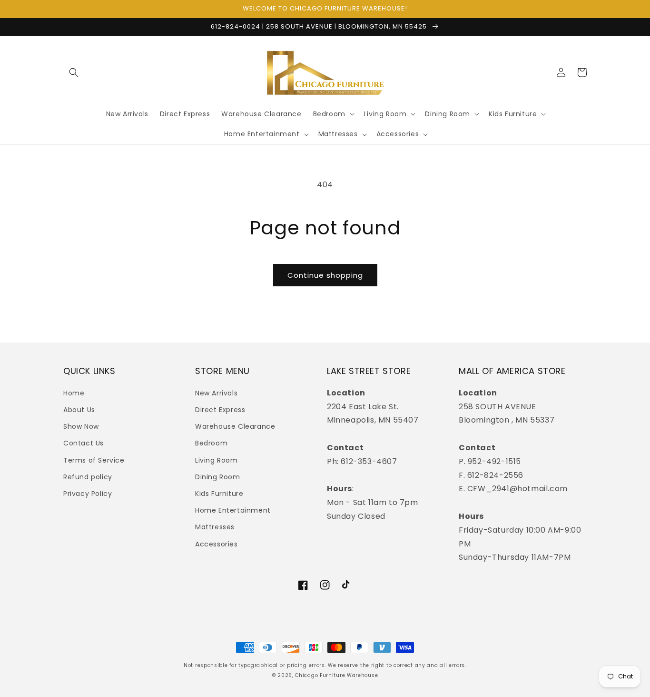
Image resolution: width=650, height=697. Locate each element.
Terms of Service (94, 460)
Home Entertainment (233, 510)
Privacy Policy (87, 493)
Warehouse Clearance (235, 426)
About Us (79, 409)
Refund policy (87, 477)
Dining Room (217, 477)
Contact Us (83, 443)
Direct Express (220, 409)
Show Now (81, 426)
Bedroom (211, 443)
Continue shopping (325, 275)
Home (73, 393)
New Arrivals (216, 393)
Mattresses (215, 527)
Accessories (216, 544)
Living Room (216, 460)
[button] (73, 72)
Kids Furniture (219, 493)
